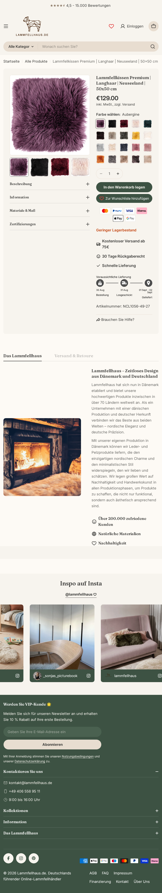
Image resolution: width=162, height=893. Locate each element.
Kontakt (122, 881)
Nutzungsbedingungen (78, 756)
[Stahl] (112, 159)
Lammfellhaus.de (31, 873)
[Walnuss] (136, 159)
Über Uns (142, 881)
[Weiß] (147, 135)
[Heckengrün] (124, 135)
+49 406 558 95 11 (24, 791)
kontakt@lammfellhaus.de (30, 783)
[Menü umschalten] (5, 26)
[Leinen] (112, 147)
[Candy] (136, 124)
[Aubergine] (100, 124)
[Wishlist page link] (111, 26)
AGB (93, 873)
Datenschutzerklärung (30, 761)
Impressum (123, 873)
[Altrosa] (136, 147)
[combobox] (81, 46)
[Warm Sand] (147, 159)
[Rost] (100, 159)
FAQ (105, 873)
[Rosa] (147, 147)
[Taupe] (124, 159)
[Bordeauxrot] (124, 124)
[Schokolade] (100, 135)
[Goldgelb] (136, 135)
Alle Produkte (36, 61)
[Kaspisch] (147, 124)
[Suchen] (152, 46)
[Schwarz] (112, 124)
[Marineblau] (124, 147)
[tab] (22, 357)
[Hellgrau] (100, 147)
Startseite (11, 61)
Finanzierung (100, 881)
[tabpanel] (81, 457)
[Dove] (112, 135)
